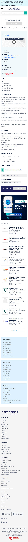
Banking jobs (6, 348)
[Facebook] (1, 522)
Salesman (3, 504)
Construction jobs (7, 344)
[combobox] (12, 12)
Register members (5, 438)
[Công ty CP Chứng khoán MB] (5, 321)
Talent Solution (5, 449)
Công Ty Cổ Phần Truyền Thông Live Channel (16, 301)
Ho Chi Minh (6, 35)
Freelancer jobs (6, 394)
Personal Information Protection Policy (10, 470)
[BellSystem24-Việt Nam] (5, 228)
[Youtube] (6, 522)
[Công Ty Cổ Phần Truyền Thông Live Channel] (5, 300)
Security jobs (6, 346)
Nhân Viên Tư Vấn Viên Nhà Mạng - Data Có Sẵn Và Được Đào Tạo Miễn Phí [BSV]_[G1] (16, 227)
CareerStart (4, 436)
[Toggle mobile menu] (2, 8)
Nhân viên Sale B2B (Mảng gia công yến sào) (17, 277)
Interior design (4, 494)
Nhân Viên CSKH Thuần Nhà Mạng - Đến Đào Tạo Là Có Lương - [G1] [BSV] (16, 248)
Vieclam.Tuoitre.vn (5, 481)
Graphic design (4, 498)
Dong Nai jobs (6, 371)
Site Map (3, 434)
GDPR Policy (4, 464)
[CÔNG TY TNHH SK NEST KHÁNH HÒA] (5, 280)
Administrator (4, 506)
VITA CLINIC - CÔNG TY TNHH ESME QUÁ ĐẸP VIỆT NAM (17, 290)
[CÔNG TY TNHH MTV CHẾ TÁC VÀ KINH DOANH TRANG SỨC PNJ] (5, 260)
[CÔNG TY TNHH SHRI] (5, 270)
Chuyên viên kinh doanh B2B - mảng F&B (17, 268)
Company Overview (13, 27)
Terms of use (4, 468)
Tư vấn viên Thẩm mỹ (14, 309)
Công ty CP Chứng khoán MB (15, 321)
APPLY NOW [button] (14, 23)
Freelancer (3, 492)
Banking (6, 56)
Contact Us (4, 485)
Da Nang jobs (6, 375)
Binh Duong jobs (7, 369)
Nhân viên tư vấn (13, 288)
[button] (26, 1)
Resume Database (5, 447)
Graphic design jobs (7, 402)
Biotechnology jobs (7, 352)
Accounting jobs (7, 342)
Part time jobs (6, 390)
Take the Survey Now (11, 5)
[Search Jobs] (25, 12)
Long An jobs (6, 373)
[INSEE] (5, 239)
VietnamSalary (4, 424)
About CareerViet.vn (6, 460)
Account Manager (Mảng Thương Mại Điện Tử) (15, 298)
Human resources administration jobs (12, 400)
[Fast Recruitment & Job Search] (14, 8)
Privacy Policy (4, 462)
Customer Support (5, 474)
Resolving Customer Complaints (9, 472)
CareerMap (3, 426)
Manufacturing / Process (9, 57)
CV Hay (3, 422)
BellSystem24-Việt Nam (14, 20)
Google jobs (6, 392)
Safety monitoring (5, 500)
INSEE (10, 240)
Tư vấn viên (12, 257)
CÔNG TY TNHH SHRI (14, 270)
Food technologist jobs (8, 356)
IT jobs (4, 396)
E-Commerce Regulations (7, 466)
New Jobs (3, 420)
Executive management (13, 56)
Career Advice (4, 428)
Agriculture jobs (7, 350)
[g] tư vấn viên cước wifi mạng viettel (11, 182)
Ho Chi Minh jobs (7, 365)
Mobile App (3, 432)
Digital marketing (5, 496)
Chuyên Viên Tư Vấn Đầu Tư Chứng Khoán (16, 319)
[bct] (14, 538)
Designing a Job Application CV (13, 169)
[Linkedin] (3, 522)
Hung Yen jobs (6, 379)
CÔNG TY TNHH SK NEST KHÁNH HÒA (16, 281)
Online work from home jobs (9, 388)
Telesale (3, 502)
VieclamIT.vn (4, 483)
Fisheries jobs (6, 354)
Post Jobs (3, 445)
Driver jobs (5, 398)
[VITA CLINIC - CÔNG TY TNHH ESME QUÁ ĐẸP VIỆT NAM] (5, 291)
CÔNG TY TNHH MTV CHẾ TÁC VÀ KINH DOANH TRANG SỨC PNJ (16, 260)
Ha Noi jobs (5, 367)
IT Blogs (3, 430)
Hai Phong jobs (6, 377)
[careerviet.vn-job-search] (6, 514)
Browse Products (5, 451)
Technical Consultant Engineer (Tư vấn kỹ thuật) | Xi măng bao (17, 237)
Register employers (6, 453)
